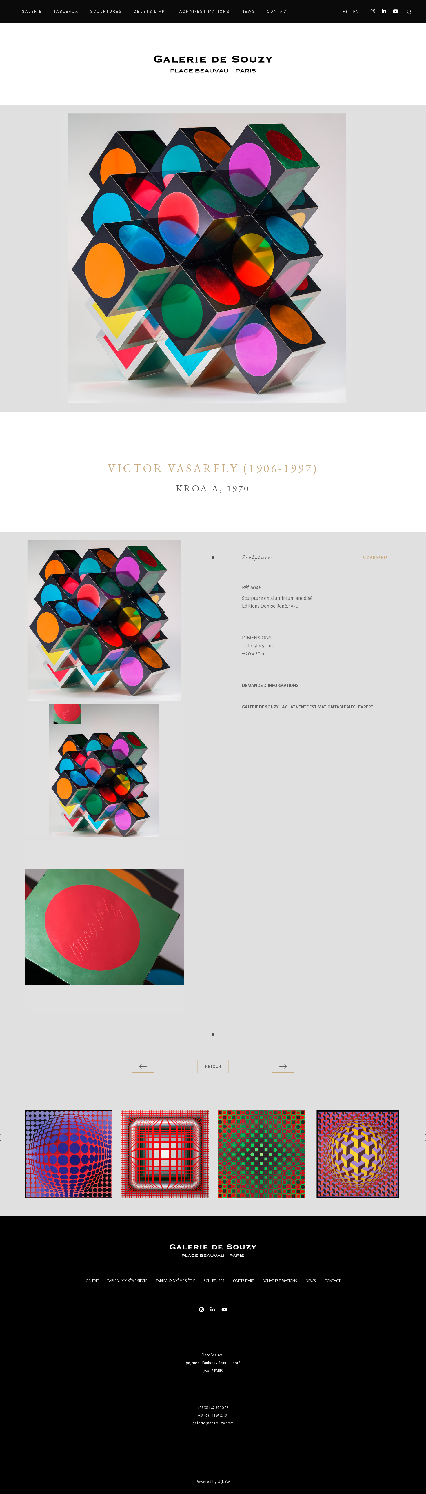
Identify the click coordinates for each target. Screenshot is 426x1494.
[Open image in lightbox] (104, 620)
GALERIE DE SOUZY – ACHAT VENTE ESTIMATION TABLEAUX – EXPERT (307, 707)
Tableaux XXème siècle (175, 1281)
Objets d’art (243, 1281)
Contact (333, 1281)
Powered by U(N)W (213, 1482)
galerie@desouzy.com (213, 1423)
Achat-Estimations (280, 1281)
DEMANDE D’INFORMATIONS (270, 685)
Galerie (92, 1281)
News (311, 1281)
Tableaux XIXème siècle (127, 1281)
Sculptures (214, 1281)
